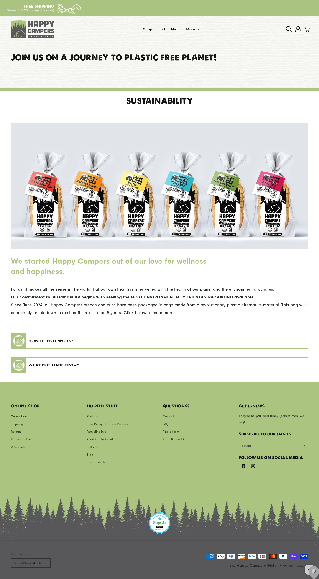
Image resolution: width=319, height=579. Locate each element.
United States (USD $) (27, 562)
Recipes (92, 416)
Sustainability (96, 462)
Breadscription (21, 439)
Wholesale (18, 447)
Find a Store (171, 431)
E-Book (92, 447)
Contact (168, 416)
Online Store (19, 416)
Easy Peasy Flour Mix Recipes (107, 424)
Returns (16, 431)
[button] (289, 29)
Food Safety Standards (103, 439)
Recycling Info (96, 431)
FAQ (165, 424)
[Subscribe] (303, 446)
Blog (90, 454)
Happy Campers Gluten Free (262, 565)
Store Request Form (176, 439)
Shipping (17, 424)
